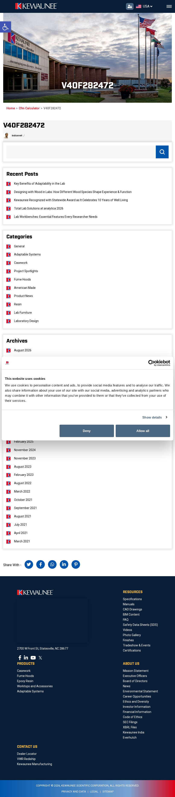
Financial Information (137, 712)
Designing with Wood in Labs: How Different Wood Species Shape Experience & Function (73, 192)
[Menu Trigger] (169, 6)
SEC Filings (130, 722)
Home (10, 108)
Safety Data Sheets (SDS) (140, 624)
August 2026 (22, 350)
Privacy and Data (73, 791)
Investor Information (136, 706)
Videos (127, 630)
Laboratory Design (26, 321)
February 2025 (24, 441)
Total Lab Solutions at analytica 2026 (38, 208)
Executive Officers (135, 676)
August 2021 (22, 516)
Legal (94, 791)
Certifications (132, 650)
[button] (5, 27)
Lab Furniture (23, 312)
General (19, 246)
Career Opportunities (137, 696)
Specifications (132, 599)
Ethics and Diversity (136, 701)
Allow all (142, 431)
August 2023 (22, 466)
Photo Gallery (132, 635)
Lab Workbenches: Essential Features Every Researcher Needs (56, 216)
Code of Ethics (132, 717)
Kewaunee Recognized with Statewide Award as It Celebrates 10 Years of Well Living (71, 200)
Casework (21, 262)
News (126, 686)
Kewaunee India (133, 732)
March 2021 (22, 541)
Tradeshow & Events (136, 645)
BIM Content (131, 614)
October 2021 (23, 500)
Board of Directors (135, 681)
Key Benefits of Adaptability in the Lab (39, 183)
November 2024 (25, 450)
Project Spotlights (26, 271)
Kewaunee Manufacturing (34, 764)
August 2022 (22, 483)
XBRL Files (130, 727)
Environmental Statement (140, 691)
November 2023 (25, 458)
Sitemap (108, 791)
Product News (23, 296)
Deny (86, 431)
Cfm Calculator (29, 108)
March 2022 (22, 491)
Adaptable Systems (27, 254)
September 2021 (25, 508)
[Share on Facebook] (40, 564)
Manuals (128, 604)
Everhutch (130, 737)
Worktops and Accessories (35, 686)
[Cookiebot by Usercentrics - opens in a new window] (151, 363)
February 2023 (24, 474)
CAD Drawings (132, 609)
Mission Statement (136, 670)
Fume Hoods (22, 279)
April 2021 (21, 533)
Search (162, 151)
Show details (152, 417)
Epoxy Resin (25, 681)
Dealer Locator (27, 753)
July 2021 (20, 524)
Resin (18, 304)
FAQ (125, 619)
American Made (25, 287)
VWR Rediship (26, 759)
